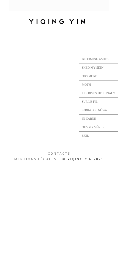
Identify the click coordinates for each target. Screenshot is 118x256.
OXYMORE (89, 76)
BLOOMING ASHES (95, 59)
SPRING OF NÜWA (94, 110)
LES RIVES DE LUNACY (98, 93)
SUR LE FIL (90, 101)
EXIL (85, 135)
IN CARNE (89, 118)
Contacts (59, 153)
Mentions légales (35, 159)
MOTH (86, 84)
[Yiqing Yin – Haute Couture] (59, 22)
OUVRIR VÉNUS (93, 127)
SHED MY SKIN (92, 67)
